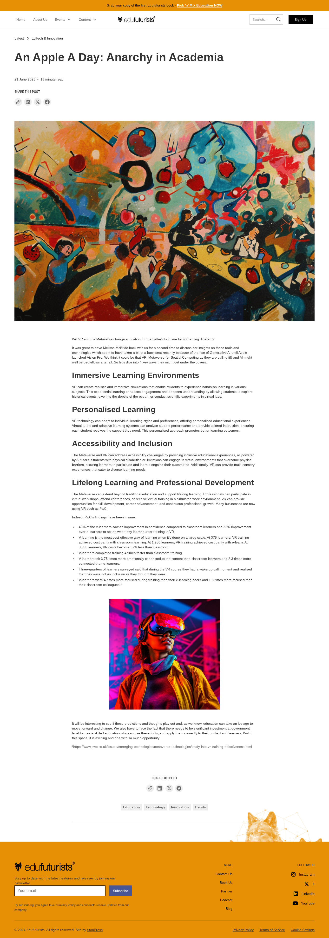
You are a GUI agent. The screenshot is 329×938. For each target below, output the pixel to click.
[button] (63, 19)
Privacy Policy (243, 930)
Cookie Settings (303, 930)
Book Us (226, 882)
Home (21, 19)
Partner (226, 891)
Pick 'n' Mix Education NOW (199, 5)
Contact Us (224, 874)
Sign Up (301, 19)
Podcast (226, 900)
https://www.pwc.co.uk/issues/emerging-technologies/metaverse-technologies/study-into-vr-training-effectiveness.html (162, 747)
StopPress (95, 930)
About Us (40, 19)
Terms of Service (272, 930)
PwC (102, 508)
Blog (229, 909)
